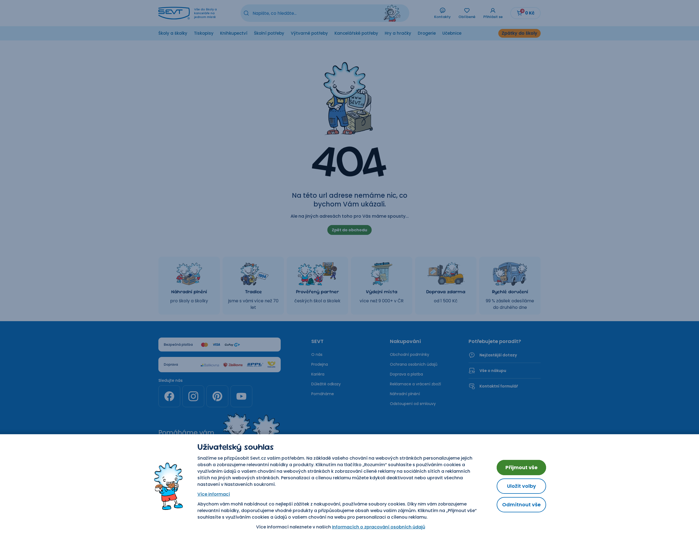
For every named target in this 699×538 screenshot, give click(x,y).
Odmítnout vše (521, 504)
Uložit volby (521, 486)
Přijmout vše (521, 467)
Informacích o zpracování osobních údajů (378, 527)
